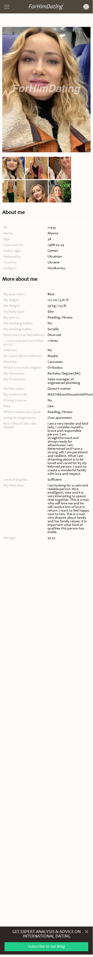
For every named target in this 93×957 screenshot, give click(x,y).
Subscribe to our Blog (46, 947)
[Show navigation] (7, 6)
